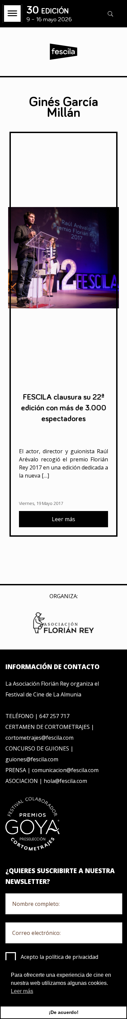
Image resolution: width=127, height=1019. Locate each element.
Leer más (63, 519)
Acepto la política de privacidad (59, 957)
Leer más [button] (22, 991)
